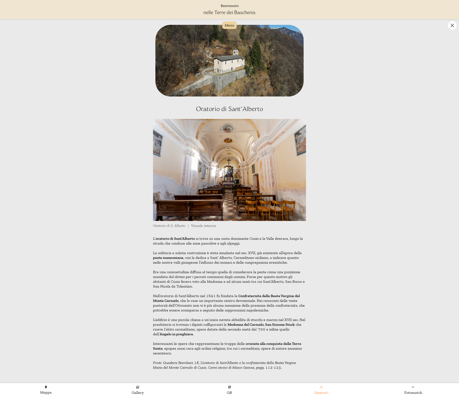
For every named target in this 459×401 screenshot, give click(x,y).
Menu (229, 25)
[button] (452, 25)
